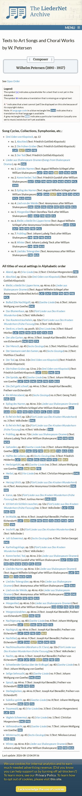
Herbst (9, 473)
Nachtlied (11, 638)
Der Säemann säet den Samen (22, 350)
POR (64, 520)
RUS (21, 198)
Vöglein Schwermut (16, 717)
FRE (34, 150)
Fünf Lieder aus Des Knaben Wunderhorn (53, 416)
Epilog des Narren (26, 190)
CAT (15, 150)
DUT (21, 150)
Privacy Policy (46, 775)
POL (73, 172)
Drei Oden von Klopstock (19, 136)
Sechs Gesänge (36, 346)
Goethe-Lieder (47, 302)
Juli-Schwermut (14, 538)
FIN (45, 172)
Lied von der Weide (27, 203)
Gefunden (11, 446)
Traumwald (12, 708)
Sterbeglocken (14, 690)
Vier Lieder (27, 271)
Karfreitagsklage (15, 547)
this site (55, 779)
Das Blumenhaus (15, 311)
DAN (46, 194)
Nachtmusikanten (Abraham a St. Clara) (27, 647)
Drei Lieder (45, 328)
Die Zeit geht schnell (17, 386)
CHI (30, 215)
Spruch (9, 682)
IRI (56, 172)
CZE (24, 459)
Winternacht (13, 734)
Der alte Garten (14, 337)
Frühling (21, 233)
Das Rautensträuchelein (19, 319)
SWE (15, 185)
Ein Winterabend (15, 395)
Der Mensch (12, 346)
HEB (45, 520)
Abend (9, 271)
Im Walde (11, 516)
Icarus (9, 494)
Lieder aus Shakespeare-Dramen (24, 159)
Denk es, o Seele (15, 328)
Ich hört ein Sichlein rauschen (22, 503)
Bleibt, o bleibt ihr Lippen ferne (33, 220)
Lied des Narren (25, 168)
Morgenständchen (16, 611)
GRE (46, 451)
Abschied (22, 141)
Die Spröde (12, 377)
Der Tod (21, 155)
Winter (21, 242)
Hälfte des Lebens (16, 455)
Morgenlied (23, 211)
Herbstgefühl (13, 464)
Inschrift (10, 529)
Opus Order (13, 81)
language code (19, 110)
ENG (28, 150)
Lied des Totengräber (28, 251)
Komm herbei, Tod (26, 177)
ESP (35, 451)
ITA (61, 172)
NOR (67, 172)
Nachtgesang (13, 620)
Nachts (10, 655)
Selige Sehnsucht (15, 673)
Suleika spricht (14, 699)
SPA (50, 332)
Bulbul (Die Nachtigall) (18, 302)
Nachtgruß (12, 629)
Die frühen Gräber (27, 146)
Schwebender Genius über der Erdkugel (27, 664)
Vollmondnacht (14, 726)
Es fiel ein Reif (13, 416)
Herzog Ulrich (13, 482)
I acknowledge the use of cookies (41, 789)
